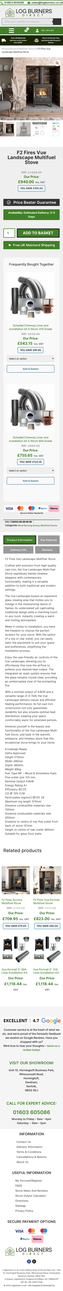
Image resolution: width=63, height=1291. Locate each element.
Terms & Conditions (28, 1152)
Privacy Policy (24, 1210)
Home (5, 48)
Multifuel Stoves (27, 48)
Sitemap (20, 1205)
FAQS (18, 1185)
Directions (21, 1200)
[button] (57, 63)
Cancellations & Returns (31, 1157)
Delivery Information (29, 1147)
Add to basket (38, 233)
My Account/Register (28, 1180)
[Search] (57, 21)
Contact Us (23, 1141)
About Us (22, 1162)
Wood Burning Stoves (28, 525)
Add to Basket (30, 368)
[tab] (19, 539)
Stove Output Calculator (30, 1195)
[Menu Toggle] (11, 31)
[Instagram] (34, 1261)
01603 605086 (31, 1112)
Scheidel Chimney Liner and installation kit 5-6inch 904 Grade (30, 439)
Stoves (13, 48)
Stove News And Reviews (31, 1190)
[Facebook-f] (29, 1261)
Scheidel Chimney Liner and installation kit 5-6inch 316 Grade (30, 327)
